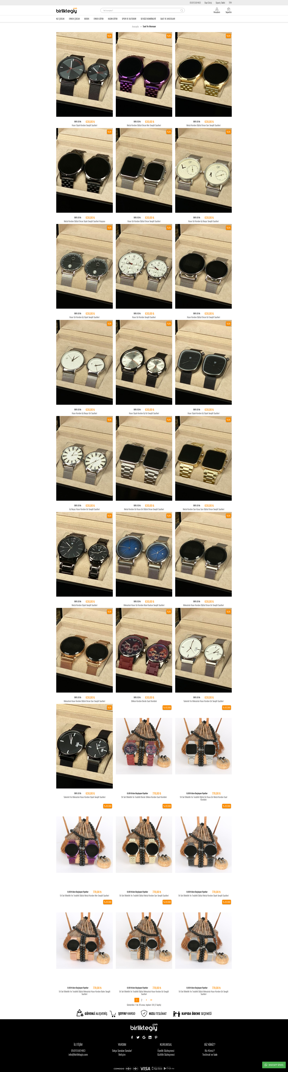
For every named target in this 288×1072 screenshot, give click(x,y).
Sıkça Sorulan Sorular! (122, 1051)
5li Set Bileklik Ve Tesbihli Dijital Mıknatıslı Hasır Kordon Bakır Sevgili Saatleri (84, 992)
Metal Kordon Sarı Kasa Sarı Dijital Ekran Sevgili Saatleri (203, 509)
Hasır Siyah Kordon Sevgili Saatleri (84, 125)
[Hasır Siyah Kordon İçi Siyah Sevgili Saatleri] (203, 362)
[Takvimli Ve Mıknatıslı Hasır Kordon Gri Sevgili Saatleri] (203, 650)
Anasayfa (135, 26)
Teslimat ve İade (209, 1054)
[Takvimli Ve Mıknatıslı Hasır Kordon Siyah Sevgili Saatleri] (84, 746)
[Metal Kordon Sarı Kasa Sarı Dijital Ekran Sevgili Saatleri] (203, 458)
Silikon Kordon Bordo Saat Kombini (144, 701)
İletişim (122, 1054)
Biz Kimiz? (210, 1051)
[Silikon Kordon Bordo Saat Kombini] (144, 650)
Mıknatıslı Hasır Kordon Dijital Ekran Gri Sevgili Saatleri (203, 605)
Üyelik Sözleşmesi (166, 1051)
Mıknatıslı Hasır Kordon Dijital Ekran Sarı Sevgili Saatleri (84, 701)
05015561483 (195, 2)
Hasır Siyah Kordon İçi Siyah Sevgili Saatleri (203, 413)
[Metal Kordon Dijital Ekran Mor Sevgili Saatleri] (144, 74)
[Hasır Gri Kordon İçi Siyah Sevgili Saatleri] (84, 266)
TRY (230, 2)
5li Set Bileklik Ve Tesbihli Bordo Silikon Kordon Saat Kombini (144, 797)
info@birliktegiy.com (78, 1054)
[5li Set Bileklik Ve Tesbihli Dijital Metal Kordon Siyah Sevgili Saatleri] (203, 844)
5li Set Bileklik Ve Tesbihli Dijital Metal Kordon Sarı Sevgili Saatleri (144, 895)
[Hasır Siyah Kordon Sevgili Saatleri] (84, 74)
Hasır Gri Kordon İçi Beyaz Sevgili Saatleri (203, 221)
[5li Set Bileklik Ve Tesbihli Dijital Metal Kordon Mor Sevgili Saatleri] (84, 844)
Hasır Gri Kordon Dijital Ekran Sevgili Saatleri (144, 221)
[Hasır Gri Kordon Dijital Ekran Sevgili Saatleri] (144, 170)
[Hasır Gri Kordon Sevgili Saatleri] (144, 266)
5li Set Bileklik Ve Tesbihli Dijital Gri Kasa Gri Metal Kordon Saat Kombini (203, 798)
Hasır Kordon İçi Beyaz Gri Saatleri (84, 413)
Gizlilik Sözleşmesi (166, 1054)
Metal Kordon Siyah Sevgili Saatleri (84, 605)
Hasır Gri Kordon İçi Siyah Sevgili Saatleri (84, 317)
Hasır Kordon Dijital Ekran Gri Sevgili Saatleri (203, 317)
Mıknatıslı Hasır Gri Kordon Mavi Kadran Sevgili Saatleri (144, 605)
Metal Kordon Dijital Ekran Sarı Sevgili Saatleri (203, 125)
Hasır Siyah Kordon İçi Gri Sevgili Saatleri (144, 413)
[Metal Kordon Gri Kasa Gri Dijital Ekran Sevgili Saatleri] (144, 458)
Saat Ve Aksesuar (149, 26)
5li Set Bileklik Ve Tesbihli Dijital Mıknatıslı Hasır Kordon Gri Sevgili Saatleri (144, 992)
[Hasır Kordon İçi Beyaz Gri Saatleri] (84, 362)
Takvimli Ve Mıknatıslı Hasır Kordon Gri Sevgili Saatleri (203, 701)
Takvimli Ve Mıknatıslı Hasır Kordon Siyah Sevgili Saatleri (84, 797)
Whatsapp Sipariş (276, 1064)
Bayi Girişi (208, 2)
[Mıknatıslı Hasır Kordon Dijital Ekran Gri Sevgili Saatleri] (203, 554)
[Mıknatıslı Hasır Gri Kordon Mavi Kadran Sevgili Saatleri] (144, 554)
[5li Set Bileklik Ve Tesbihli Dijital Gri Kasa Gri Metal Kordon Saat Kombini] (203, 746)
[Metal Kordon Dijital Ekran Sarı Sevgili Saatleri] (203, 74)
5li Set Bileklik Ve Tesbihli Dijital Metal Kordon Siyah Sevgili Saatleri (203, 895)
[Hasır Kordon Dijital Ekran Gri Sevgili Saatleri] (203, 266)
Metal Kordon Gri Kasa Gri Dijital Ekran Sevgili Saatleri (144, 509)
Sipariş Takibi (220, 2)
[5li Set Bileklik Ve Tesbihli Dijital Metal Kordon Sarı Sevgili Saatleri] (144, 844)
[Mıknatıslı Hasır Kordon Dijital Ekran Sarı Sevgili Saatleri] (84, 650)
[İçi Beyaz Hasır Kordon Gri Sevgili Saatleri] (84, 458)
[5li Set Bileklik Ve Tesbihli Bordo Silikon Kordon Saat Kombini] (144, 746)
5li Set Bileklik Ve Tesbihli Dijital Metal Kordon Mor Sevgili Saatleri (84, 895)
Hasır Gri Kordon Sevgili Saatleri (144, 317)
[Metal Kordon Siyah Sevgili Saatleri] (84, 554)
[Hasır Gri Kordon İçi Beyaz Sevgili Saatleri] (203, 170)
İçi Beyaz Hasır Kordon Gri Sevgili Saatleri (84, 509)
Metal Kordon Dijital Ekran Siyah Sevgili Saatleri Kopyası (84, 221)
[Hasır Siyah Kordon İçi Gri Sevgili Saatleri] (144, 362)
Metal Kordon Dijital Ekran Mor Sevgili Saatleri (144, 125)
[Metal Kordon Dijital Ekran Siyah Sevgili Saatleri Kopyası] (84, 170)
